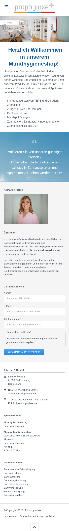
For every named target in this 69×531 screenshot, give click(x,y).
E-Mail (9, 305)
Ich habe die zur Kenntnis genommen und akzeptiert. (31, 340)
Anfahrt (50, 516)
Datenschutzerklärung (31, 338)
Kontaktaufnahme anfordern (24, 352)
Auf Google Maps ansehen (22, 393)
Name (9, 292)
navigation (6, 7)
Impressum (10, 516)
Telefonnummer (12, 318)
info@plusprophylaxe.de (24, 403)
